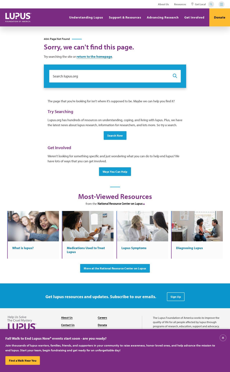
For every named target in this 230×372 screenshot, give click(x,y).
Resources (180, 4)
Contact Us (68, 325)
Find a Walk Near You (22, 360)
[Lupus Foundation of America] (18, 17)
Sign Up (176, 296)
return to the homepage (94, 56)
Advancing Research (163, 17)
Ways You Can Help (115, 171)
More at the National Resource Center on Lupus (115, 268)
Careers (102, 317)
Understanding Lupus (86, 17)
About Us (163, 4)
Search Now (115, 135)
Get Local (200, 4)
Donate (220, 17)
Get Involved (194, 17)
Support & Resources (125, 17)
